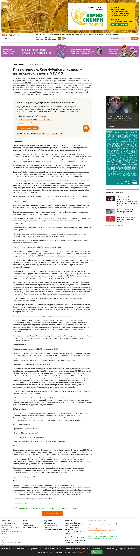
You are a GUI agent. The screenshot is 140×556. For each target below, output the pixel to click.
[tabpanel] (122, 113)
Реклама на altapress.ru (73, 523)
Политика (99, 34)
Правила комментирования (53, 529)
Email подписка (70, 536)
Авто (82, 34)
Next (136, 104)
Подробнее (83, 552)
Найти (135, 38)
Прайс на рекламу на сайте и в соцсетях (102, 530)
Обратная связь (49, 523)
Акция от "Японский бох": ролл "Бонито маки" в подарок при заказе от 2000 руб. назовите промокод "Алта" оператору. (102, 536)
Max (50, 499)
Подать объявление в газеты (75, 532)
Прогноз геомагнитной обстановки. (33, 116)
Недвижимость (61, 34)
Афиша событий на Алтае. (29, 123)
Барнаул (23, 503)
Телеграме (41, 499)
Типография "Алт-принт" (31, 527)
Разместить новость (114, 226)
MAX (78, 542)
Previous (108, 104)
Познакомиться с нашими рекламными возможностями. (40, 133)
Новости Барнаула (44, 34)
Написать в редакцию (28, 128)
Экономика (74, 34)
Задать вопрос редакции (97, 528)
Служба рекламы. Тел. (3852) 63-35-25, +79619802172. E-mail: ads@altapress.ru (75, 540)
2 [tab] (135, 125)
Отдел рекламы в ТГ (72, 525)
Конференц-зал (28, 525)
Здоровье (90, 34)
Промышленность (114, 34)
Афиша (67, 534)
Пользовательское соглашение (50, 526)
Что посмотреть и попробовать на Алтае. (35, 119)
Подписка (26, 523)
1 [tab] (134, 125)
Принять (97, 552)
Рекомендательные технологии (72, 528)
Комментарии (52, 513)
